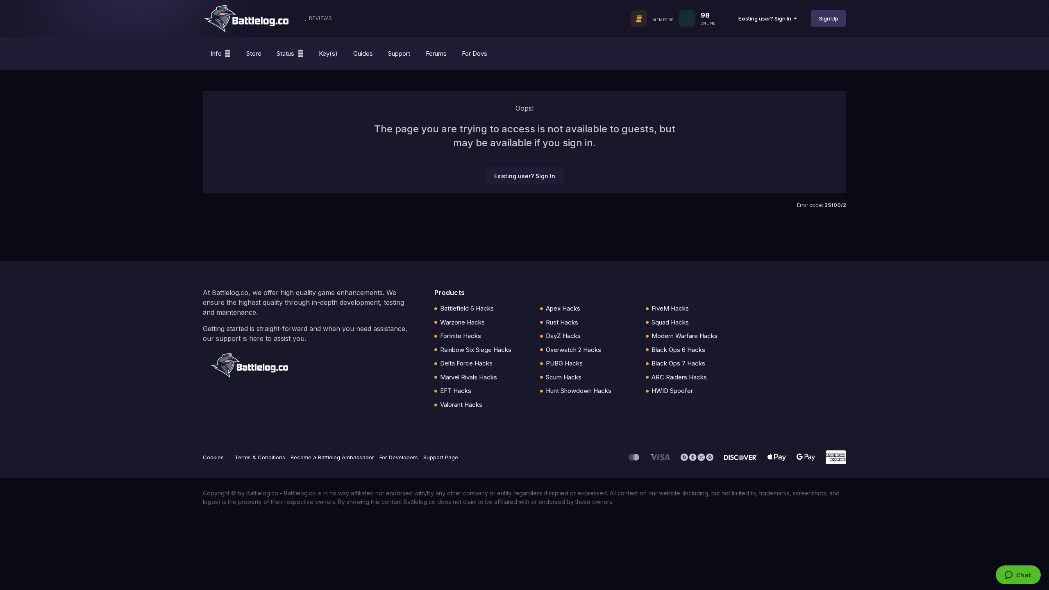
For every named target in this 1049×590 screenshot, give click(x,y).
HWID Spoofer (672, 391)
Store (253, 53)
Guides (363, 53)
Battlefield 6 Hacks (467, 308)
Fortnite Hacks (460, 336)
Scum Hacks (563, 377)
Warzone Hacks (462, 322)
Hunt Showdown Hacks (578, 391)
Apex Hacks (563, 308)
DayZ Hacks (563, 336)
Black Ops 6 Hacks (678, 350)
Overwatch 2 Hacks (573, 350)
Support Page (440, 457)
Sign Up (828, 18)
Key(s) (328, 53)
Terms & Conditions (260, 457)
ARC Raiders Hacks (679, 377)
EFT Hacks (455, 391)
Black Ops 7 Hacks (678, 363)
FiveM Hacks (670, 308)
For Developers (398, 457)
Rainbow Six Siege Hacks (475, 350)
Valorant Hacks (461, 404)
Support (399, 53)
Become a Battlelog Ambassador (332, 457)
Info (216, 53)
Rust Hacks (562, 322)
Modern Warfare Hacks (684, 336)
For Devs (474, 53)
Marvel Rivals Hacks (468, 377)
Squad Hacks (670, 322)
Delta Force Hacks (466, 363)
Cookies (213, 457)
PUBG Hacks (564, 363)
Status (285, 53)
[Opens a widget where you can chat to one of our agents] (1018, 575)
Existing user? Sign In (766, 18)
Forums (436, 53)
